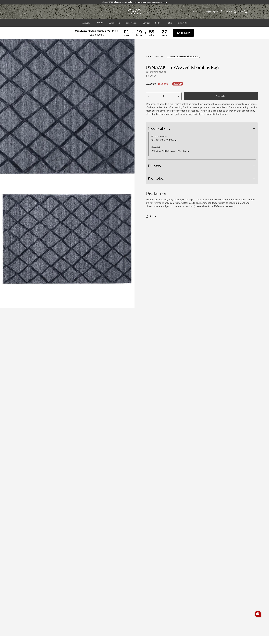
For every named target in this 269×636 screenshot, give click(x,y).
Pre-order (221, 96)
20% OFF (159, 56)
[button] (258, 614)
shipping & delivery (171, 176)
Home (148, 56)
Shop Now (183, 32)
